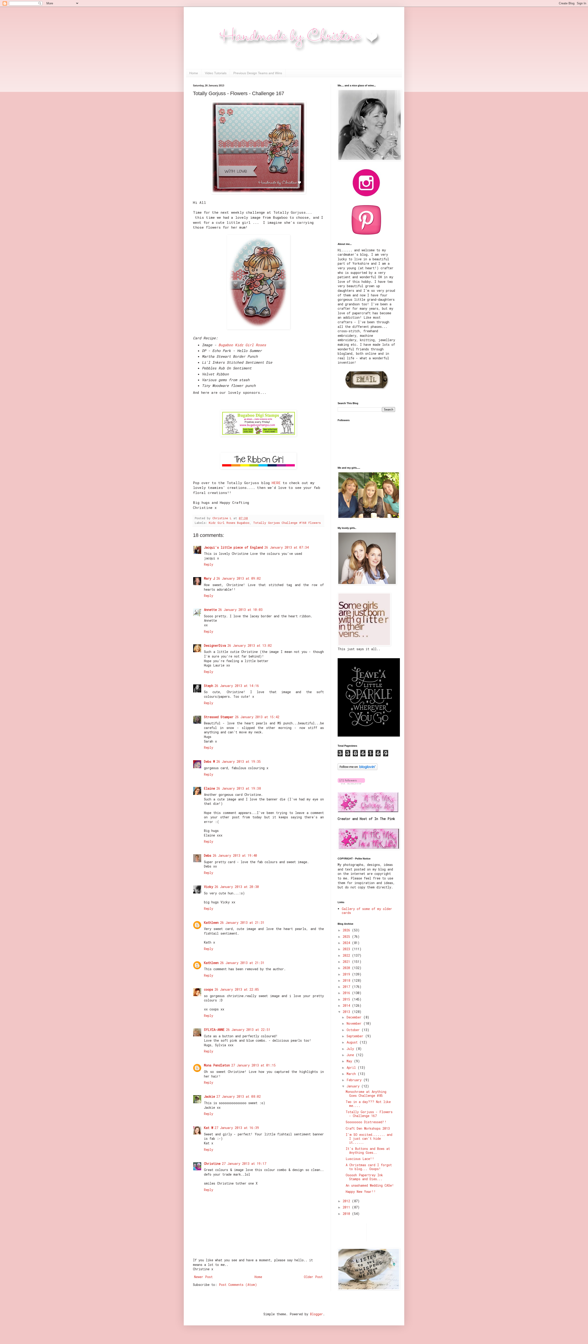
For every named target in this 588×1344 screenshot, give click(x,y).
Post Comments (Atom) (238, 1284)
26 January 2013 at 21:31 (242, 922)
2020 (347, 968)
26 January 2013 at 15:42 (257, 717)
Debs (207, 855)
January (354, 1086)
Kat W (208, 1128)
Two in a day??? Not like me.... (368, 1104)
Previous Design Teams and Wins (257, 73)
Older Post (313, 1277)
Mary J (209, 578)
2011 (347, 1207)
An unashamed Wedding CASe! (370, 1185)
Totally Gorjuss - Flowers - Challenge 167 (369, 1114)
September (356, 1036)
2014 (347, 1005)
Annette (210, 609)
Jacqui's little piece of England (233, 547)
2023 (347, 949)
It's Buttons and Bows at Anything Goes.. (368, 1150)
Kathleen (211, 922)
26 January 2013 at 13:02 (249, 645)
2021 (347, 961)
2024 (347, 943)
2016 (347, 993)
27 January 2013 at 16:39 (237, 1128)
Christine (212, 1163)
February (355, 1080)
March (352, 1074)
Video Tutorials (215, 73)
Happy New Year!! (361, 1191)
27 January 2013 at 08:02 (238, 1096)
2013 (347, 1011)
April (352, 1067)
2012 (347, 1201)
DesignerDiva (215, 645)
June (351, 1055)
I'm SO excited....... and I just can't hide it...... (369, 1138)
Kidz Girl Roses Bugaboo (229, 523)
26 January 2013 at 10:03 (240, 609)
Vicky (208, 887)
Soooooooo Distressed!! (366, 1122)
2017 (347, 986)
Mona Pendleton (217, 1065)
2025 (347, 936)
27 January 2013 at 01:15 (253, 1065)
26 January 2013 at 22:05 (237, 989)
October (354, 1030)
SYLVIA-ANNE (214, 1029)
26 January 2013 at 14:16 (237, 685)
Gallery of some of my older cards (367, 911)
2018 (347, 980)
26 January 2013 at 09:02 (238, 578)
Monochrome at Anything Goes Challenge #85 (366, 1093)
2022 (347, 955)
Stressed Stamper (219, 717)
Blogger (316, 1314)
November (355, 1023)
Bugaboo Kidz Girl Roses (243, 345)
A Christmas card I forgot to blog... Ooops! (369, 1167)
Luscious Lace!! (360, 1159)
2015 (347, 999)
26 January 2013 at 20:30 (237, 887)
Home (193, 73)
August (353, 1042)
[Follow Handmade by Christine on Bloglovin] (357, 769)
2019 (347, 974)
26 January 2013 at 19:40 (235, 855)
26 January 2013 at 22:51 (248, 1029)
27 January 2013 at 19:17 (244, 1163)
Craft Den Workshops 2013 (368, 1128)
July (351, 1048)
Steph (208, 685)
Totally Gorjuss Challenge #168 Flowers (287, 523)
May (350, 1061)
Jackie (209, 1096)
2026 (347, 930)
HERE (276, 482)
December (355, 1017)
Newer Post (203, 1277)
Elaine (209, 788)
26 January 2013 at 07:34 (286, 547)
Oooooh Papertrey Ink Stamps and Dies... (364, 1177)
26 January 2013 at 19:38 (238, 788)
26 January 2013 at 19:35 (238, 761)
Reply (208, 564)
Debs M (209, 761)
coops (208, 989)
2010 (347, 1213)
